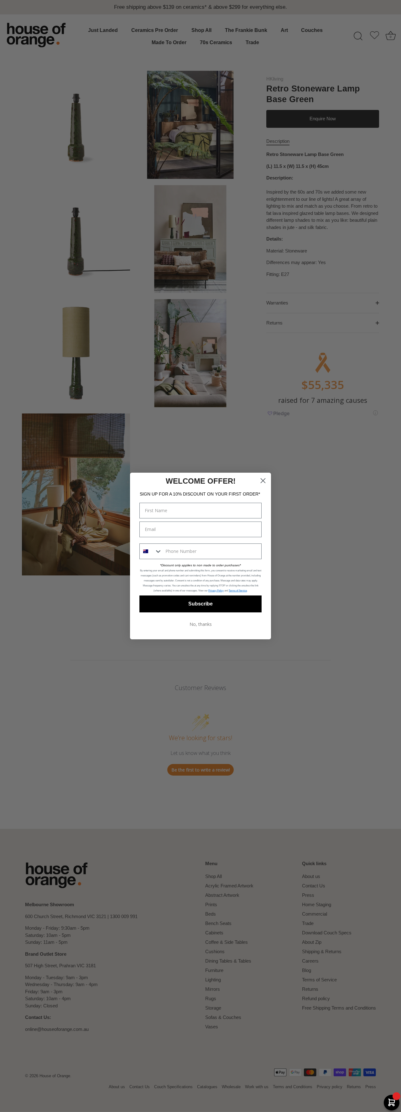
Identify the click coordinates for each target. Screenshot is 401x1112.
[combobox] (151, 551)
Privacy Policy (216, 590)
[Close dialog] (263, 480)
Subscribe (200, 603)
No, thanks (201, 624)
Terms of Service (238, 590)
